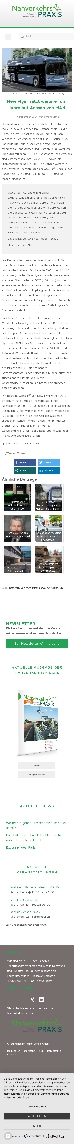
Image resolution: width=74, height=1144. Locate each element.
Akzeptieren (37, 1116)
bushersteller (16, 587)
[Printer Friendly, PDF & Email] (15, 453)
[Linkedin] (41, 999)
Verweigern (37, 1106)
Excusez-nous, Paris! (21, 847)
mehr (37, 1126)
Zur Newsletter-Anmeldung (37, 643)
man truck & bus (35, 587)
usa (61, 587)
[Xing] (32, 999)
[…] (55, 980)
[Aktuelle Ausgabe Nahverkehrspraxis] (37, 722)
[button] (8, 37)
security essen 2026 (25, 912)
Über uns (15, 953)
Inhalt (37, 765)
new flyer (52, 587)
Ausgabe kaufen (37, 774)
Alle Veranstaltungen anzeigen (26, 924)
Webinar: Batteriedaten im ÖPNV (34, 887)
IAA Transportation (24, 899)
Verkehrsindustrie (49, 116)
